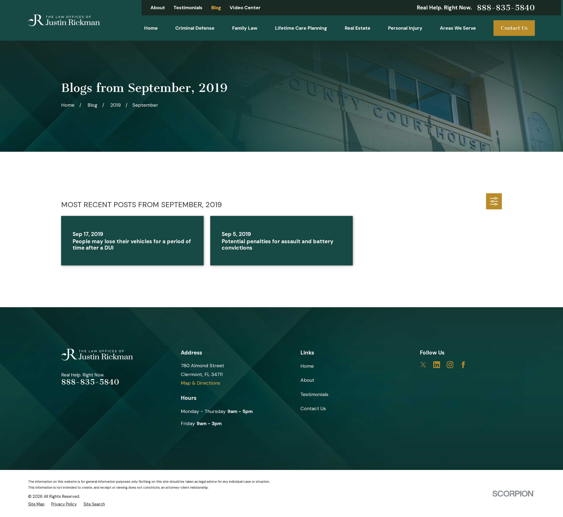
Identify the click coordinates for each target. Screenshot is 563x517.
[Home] (64, 20)
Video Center (245, 7)
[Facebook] (463, 364)
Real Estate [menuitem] (357, 28)
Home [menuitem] (151, 28)
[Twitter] (423, 364)
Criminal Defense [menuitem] (194, 28)
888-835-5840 (506, 7)
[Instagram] (450, 364)
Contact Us (514, 28)
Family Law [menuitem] (244, 28)
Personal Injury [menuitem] (405, 28)
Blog (216, 7)
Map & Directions (200, 383)
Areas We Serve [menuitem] (458, 28)
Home (307, 366)
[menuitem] (36, 504)
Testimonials (188, 7)
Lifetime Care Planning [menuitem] (301, 28)
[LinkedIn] (436, 364)
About (157, 7)
